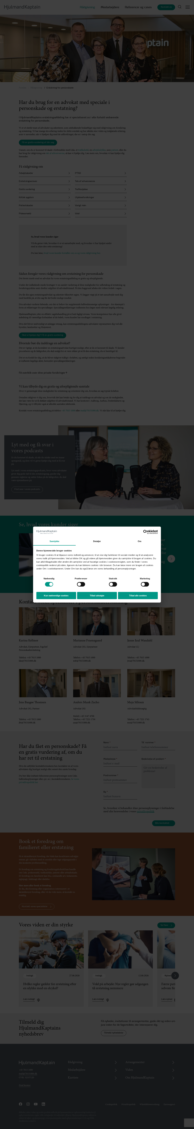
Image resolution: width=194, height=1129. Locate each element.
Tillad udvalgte (97, 595)
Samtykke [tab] (54, 541)
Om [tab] (139, 541)
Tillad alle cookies (138, 595)
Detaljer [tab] (97, 541)
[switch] (78, 583)
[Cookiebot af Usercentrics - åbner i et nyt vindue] (145, 532)
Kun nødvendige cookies (56, 595)
